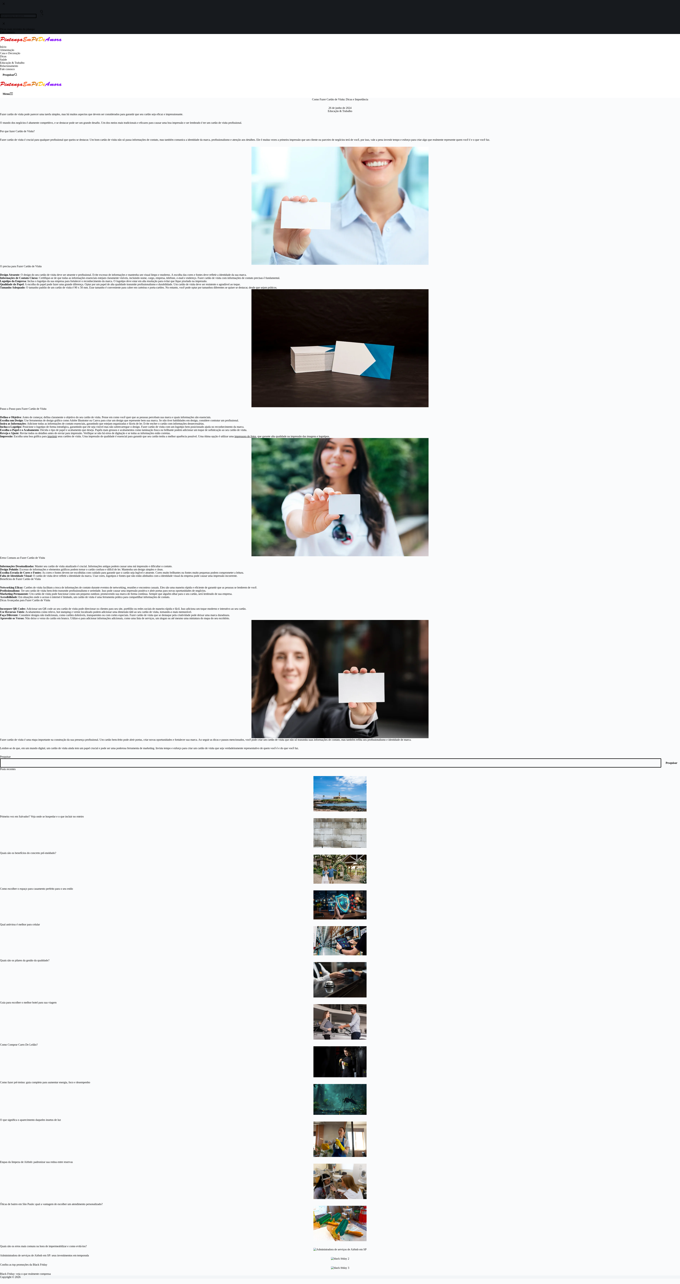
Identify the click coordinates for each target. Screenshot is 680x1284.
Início (3, 46)
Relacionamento (9, 65)
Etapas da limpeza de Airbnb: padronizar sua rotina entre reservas (36, 1161)
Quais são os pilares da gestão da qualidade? (24, 960)
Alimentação (7, 50)
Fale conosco (7, 69)
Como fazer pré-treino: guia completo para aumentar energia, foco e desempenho (45, 1082)
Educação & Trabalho (12, 62)
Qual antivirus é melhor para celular (20, 924)
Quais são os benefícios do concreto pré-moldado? (28, 852)
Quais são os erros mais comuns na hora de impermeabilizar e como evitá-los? (43, 1246)
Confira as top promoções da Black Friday (23, 1264)
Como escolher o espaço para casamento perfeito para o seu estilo (36, 888)
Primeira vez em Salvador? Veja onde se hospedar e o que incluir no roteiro (42, 816)
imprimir (52, 436)
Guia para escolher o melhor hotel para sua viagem (28, 1002)
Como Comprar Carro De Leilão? (19, 1044)
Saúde (3, 59)
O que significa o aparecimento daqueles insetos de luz (30, 1119)
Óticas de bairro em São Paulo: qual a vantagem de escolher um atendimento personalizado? (51, 1204)
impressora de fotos (245, 436)
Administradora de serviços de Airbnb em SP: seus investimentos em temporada (44, 1255)
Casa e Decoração (10, 53)
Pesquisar (5, 756)
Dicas (3, 56)
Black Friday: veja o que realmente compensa (25, 1273)
